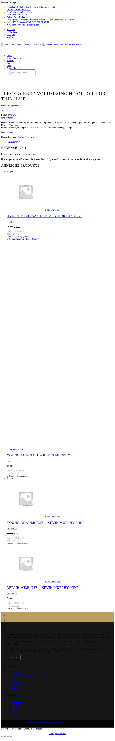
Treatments (17, 105)
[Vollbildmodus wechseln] (5, 736)
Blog (8, 63)
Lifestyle (16, 680)
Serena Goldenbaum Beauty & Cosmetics (45, 721)
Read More (14, 657)
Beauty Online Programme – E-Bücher (29, 675)
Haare (3, 105)
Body (14, 672)
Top (3, 726)
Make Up (16, 682)
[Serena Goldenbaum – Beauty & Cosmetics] (42, 44)
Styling (9, 105)
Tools (14, 687)
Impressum (17, 701)
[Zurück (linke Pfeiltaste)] (2, 739)
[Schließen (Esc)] (11, 736)
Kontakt (15, 704)
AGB (14, 706)
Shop (9, 66)
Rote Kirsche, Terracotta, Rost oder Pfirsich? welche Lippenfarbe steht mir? (40, 20)
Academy (10, 60)
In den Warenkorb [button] (53, 210)
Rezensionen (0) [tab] (14, 142)
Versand (9, 118)
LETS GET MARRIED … (19, 9)
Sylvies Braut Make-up (17, 17)
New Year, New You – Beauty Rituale (23, 25)
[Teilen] (8, 736)
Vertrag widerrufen (57, 733)
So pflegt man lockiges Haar (19, 12)
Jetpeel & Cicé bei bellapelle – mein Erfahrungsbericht (31, 7)
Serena (9, 55)
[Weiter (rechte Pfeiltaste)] (5, 739)
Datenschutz (17, 709)
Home (9, 53)
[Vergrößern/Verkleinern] (2, 736)
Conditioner (12, 528)
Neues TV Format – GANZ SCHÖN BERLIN (28, 22)
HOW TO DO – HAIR (17, 14)
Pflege (15, 685)
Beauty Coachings (14, 58)
